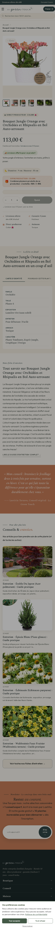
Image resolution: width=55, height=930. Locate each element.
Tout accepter (14, 921)
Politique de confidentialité (36, 914)
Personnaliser (27, 926)
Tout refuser (40, 921)
